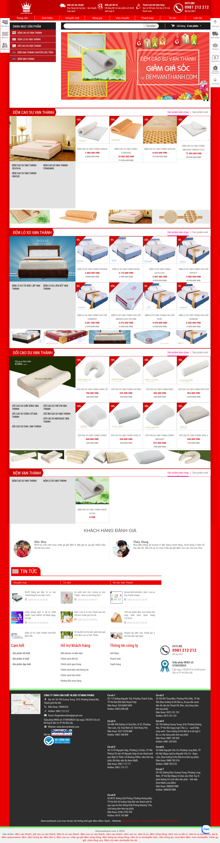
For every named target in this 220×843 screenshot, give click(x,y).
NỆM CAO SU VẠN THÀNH (24, 480)
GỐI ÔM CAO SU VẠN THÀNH (56, 413)
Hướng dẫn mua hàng (71, 680)
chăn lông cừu (95, 840)
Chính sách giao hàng (71, 664)
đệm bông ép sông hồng (115, 837)
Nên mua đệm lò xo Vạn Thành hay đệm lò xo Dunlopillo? (89, 633)
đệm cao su (63, 837)
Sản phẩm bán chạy (178, 112)
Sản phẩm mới (200, 112)
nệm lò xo (143, 834)
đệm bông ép (35, 837)
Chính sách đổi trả (69, 658)
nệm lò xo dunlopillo (200, 834)
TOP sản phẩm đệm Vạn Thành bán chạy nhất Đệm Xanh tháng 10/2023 (139, 595)
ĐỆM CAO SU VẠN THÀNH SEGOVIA (24, 167)
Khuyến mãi (72, 18)
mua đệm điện (182, 837)
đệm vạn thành (23, 834)
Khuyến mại (20, 582)
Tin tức (173, 18)
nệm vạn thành (114, 834)
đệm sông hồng (158, 834)
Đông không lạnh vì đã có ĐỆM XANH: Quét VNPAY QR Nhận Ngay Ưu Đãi (40, 595)
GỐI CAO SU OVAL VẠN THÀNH (26, 426)
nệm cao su (130, 834)
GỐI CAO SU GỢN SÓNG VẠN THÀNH (25, 407)
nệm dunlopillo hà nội (125, 840)
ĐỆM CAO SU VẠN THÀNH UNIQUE (24, 175)
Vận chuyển (122, 18)
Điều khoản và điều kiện (72, 653)
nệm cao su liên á (178, 834)
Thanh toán (147, 18)
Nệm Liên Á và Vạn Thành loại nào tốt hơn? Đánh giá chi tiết (89, 593)
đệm (24, 837)
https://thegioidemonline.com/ (163, 820)
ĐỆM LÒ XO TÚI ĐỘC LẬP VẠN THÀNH (26, 287)
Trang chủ (22, 18)
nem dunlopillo (200, 837)
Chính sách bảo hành (71, 675)
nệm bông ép (166, 837)
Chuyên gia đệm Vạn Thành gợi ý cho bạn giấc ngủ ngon (139, 614)
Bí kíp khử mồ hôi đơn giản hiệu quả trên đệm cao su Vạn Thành (89, 613)
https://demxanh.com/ (134, 820)
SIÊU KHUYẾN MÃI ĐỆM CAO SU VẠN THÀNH (40, 634)
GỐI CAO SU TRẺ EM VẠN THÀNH (55, 407)
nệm (155, 837)
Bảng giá (97, 18)
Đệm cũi (108, 840)
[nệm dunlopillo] (61, 734)
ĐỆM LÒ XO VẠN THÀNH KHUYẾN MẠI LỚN (40, 614)
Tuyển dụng (115, 664)
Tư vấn (67, 582)
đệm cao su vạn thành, (93, 834)
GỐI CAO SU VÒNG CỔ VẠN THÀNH (24, 415)
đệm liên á (49, 837)
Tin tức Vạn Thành (123, 582)
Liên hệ (198, 18)
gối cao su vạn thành (44, 834)
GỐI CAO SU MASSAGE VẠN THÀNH (56, 420)
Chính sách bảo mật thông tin (75, 669)
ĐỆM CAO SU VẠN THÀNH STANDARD (55, 167)
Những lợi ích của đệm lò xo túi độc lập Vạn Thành (139, 634)
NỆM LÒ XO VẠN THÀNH (55, 480)
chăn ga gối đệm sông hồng (86, 837)
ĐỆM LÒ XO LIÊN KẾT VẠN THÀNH (55, 287)
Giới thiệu (47, 18)
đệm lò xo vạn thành (68, 834)
